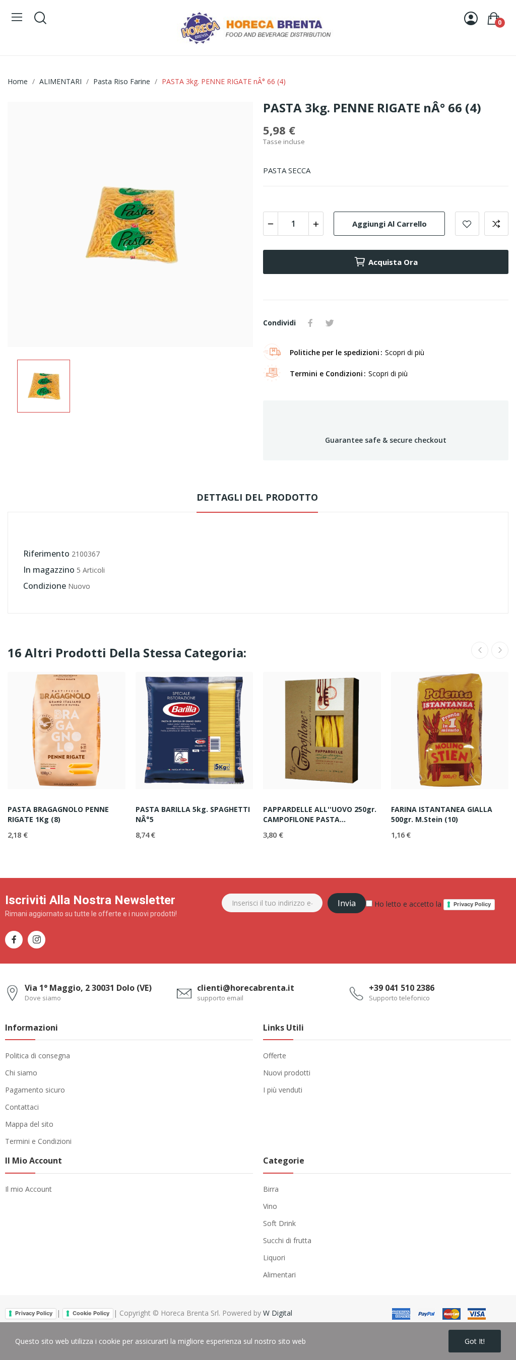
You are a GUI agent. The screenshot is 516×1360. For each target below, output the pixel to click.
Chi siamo (21, 1072)
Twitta (329, 322)
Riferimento (46, 553)
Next (499, 650)
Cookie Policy (91, 1313)
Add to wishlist (467, 224)
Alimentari (279, 1274)
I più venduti (282, 1090)
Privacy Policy (472, 904)
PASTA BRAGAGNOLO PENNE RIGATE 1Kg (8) (58, 814)
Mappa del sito (29, 1124)
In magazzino (49, 569)
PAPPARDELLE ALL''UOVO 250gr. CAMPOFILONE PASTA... (319, 814)
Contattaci (22, 1107)
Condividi (310, 322)
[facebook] (14, 939)
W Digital (277, 1313)
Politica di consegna (37, 1055)
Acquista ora (393, 262)
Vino (270, 1206)
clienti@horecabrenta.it (245, 987)
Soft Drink (279, 1223)
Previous (479, 650)
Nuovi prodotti (286, 1072)
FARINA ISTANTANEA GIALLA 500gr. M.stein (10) (441, 814)
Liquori (274, 1257)
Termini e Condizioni (38, 1141)
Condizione (44, 585)
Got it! (475, 1341)
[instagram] (36, 939)
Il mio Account (28, 1189)
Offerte (274, 1055)
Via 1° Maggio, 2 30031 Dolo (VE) (88, 987)
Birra (271, 1189)
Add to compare (496, 224)
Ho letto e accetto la (431, 904)
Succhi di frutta (287, 1240)
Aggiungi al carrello (389, 224)
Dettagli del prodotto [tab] (257, 497)
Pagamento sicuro (35, 1090)
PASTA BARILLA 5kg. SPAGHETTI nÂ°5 (193, 814)
